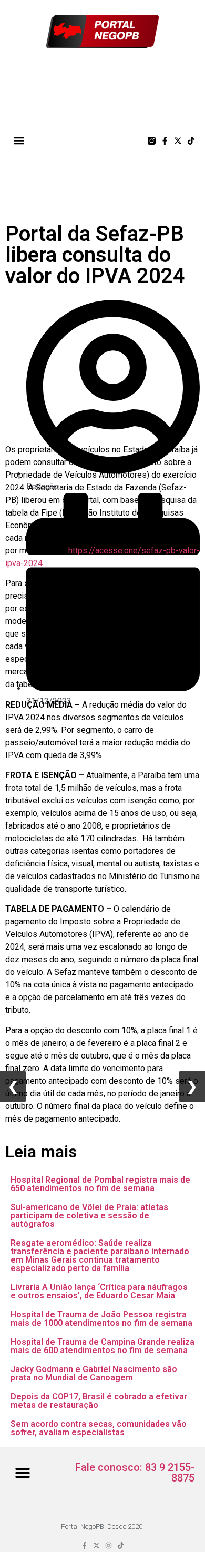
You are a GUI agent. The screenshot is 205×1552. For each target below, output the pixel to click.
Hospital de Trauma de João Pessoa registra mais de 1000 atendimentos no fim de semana (101, 1318)
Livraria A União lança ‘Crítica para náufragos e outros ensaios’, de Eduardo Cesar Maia (99, 1291)
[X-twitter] (178, 141)
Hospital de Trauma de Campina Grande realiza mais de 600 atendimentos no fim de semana (102, 1346)
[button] (19, 140)
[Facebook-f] (165, 141)
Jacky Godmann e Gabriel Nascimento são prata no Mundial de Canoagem (94, 1373)
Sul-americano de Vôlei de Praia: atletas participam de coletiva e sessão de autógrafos (89, 1215)
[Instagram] (108, 1545)
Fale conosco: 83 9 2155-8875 (134, 1472)
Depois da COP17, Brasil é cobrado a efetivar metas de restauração (99, 1401)
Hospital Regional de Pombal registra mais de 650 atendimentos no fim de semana (100, 1184)
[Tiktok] (191, 141)
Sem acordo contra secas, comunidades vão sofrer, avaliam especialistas (99, 1428)
